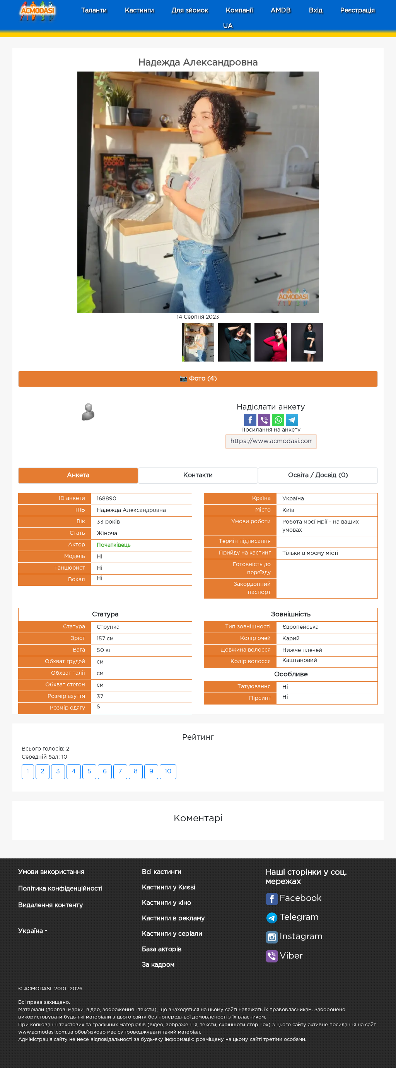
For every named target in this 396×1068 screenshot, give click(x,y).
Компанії (239, 11)
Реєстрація (357, 11)
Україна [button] (30, 931)
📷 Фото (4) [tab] (198, 379)
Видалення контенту (50, 905)
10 (168, 772)
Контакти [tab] (198, 475)
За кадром (158, 965)
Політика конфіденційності (60, 889)
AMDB (281, 11)
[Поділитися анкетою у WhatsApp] (278, 420)
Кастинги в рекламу (173, 918)
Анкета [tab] (78, 475)
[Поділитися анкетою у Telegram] (292, 420)
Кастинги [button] (139, 11)
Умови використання (51, 872)
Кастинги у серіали (172, 934)
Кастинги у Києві (168, 888)
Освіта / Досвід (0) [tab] (318, 475)
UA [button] (228, 26)
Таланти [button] (94, 11)
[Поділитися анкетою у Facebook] (250, 420)
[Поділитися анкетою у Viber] (264, 420)
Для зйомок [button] (190, 11)
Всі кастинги (161, 872)
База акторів (161, 949)
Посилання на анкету (270, 430)
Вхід (316, 11)
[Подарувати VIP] (88, 411)
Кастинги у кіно (166, 903)
